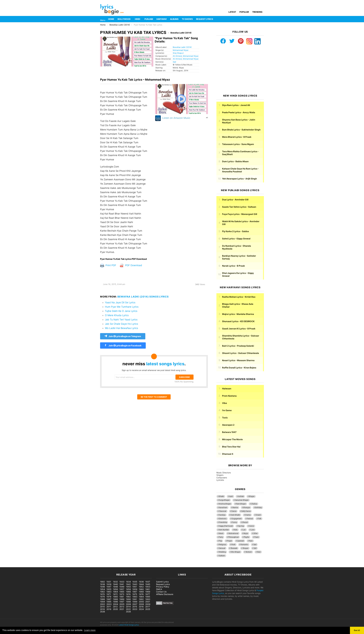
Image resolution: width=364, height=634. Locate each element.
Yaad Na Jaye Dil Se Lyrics (120, 302)
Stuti (259, 552)
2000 (141, 601)
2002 (102, 604)
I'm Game (227, 410)
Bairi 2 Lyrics (238, 345)
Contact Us (161, 591)
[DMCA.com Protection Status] (164, 604)
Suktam (222, 556)
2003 (108, 604)
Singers (219, 475)
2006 (128, 604)
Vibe (224, 403)
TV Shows (187, 19)
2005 (121, 604)
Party (221, 537)
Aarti (231, 496)
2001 (147, 601)
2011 (108, 606)
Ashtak (241, 496)
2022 (128, 609)
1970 (102, 594)
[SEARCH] (262, 19)
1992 (141, 599)
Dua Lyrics (235, 199)
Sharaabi (233, 548)
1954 (102, 589)
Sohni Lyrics (236, 238)
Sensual (222, 548)
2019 (108, 609)
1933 (121, 581)
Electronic (223, 519)
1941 (121, 584)
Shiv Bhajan (235, 552)
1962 (102, 591)
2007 (134, 604)
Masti (221, 533)
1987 (108, 599)
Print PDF (110, 265)
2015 (134, 606)
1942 (128, 584)
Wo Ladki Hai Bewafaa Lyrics (121, 328)
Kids (235, 530)
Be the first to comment (154, 397)
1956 (115, 589)
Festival (250, 519)
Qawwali (240, 541)
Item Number (224, 530)
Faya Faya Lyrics (239, 214)
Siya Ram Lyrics (236, 105)
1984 (141, 596)
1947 (108, 586)
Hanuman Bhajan (242, 500)
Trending (257, 12)
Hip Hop (241, 526)
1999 (134, 601)
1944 (141, 584)
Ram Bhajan (241, 504)
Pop (220, 541)
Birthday (258, 508)
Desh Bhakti (235, 515)
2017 (147, 606)
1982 (128, 596)
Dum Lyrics (235, 161)
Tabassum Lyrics (238, 144)
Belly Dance (246, 511)
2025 (147, 609)
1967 (134, 591)
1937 (147, 581)
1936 (141, 581)
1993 (147, 599)
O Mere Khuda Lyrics (117, 315)
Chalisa (254, 504)
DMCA (159, 589)
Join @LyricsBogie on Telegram (124, 336)
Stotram (249, 552)
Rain (251, 541)
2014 (128, 606)
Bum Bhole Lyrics (241, 129)
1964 (115, 591)
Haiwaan (226, 388)
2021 (121, 609)
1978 (102, 596)
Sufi (255, 548)
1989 (121, 599)
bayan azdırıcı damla (26, 566)
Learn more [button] (90, 630)
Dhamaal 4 (227, 454)
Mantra (235, 508)
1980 (115, 596)
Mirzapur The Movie (232, 439)
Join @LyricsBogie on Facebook (124, 345)
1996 (115, 601)
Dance (233, 511)
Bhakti (221, 496)
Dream (258, 515)
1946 (102, 586)
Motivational (233, 533)
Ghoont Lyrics (240, 353)
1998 (128, 601)
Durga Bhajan (224, 500)
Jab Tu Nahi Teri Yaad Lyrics (121, 319)
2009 (147, 604)
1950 (128, 586)
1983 (134, 596)
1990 (128, 599)
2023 (134, 609)
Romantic (244, 545)
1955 (108, 589)
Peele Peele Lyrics (238, 112)
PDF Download (133, 265)
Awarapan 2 (228, 425)
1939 (108, 584)
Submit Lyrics (162, 581)
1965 (121, 591)
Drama (248, 515)
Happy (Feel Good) (226, 526)
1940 (115, 584)
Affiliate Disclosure (164, 594)
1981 (121, 596)
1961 (147, 589)
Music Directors (223, 472)
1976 (141, 594)
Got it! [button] (357, 630)
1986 (102, 599)
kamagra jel (50, 566)
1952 (141, 586)
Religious (222, 545)
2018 (102, 609)
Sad (174, 62)
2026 (102, 611)
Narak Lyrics (233, 265)
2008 (141, 604)
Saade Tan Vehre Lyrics (239, 206)
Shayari (245, 548)
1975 (134, 594)
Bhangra (246, 508)
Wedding (222, 552)
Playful (246, 537)
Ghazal (245, 522)
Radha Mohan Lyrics (238, 296)
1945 (147, 584)
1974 (128, 594)
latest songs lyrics (165, 363)
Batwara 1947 (229, 432)
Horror (251, 526)
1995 (108, 601)
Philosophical (233, 537)
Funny (234, 522)
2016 (141, 606)
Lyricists (220, 480)
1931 (108, 581)
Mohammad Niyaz (180, 50)
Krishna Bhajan (225, 504)
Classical (222, 511)
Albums (174, 19)
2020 (115, 609)
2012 (115, 606)
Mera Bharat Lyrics (236, 137)
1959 (134, 589)
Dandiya (222, 515)
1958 (128, 589)
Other (255, 533)
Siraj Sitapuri (178, 53)
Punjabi (148, 19)
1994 (102, 601)
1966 (128, 591)
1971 (108, 594)
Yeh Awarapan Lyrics (239, 178)
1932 (115, 581)
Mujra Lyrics (238, 314)
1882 (102, 581)
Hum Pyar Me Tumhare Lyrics (121, 306)
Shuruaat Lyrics (238, 321)
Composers (221, 477)
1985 (147, 596)
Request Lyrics (204, 19)
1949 (121, 586)
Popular (244, 12)
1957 (121, 589)
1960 (141, 589)
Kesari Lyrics (238, 360)
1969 (147, 591)
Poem (256, 537)
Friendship (223, 522)
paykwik (41, 566)
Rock (233, 545)
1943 (134, 584)
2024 (141, 609)
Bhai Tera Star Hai (231, 446)
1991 (134, 599)
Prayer (229, 541)
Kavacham (223, 508)
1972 (115, 594)
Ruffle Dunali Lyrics (239, 367)
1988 (115, 599)
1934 (128, 581)
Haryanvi (161, 19)
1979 (108, 596)
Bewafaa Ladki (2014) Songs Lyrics (142, 296)
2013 (121, 606)
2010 (102, 606)
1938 (102, 584)
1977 (147, 594)
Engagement (237, 519)
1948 (115, 586)
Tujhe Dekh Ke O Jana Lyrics (121, 311)
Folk (259, 519)
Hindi (137, 19)
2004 (115, 604)
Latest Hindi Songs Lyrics (129, 625)
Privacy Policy (162, 586)
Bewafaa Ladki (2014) (182, 47)
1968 (141, 591)
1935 (134, 581)
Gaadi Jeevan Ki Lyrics (238, 328)
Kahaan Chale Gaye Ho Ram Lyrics (240, 170)
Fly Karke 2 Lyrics (235, 231)
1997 (121, 601)
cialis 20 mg (5, 566)
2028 (128, 611)
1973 (121, 594)
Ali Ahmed (177, 56)
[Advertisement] (240, 69)
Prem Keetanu (229, 395)
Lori (244, 530)
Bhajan (252, 496)
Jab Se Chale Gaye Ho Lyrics (121, 323)
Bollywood (124, 19)
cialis (14, 566)
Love (252, 530)
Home (111, 19)
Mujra (246, 533)
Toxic (225, 417)
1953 (147, 586)
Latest (232, 12)
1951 (134, 586)
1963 (108, 591)
